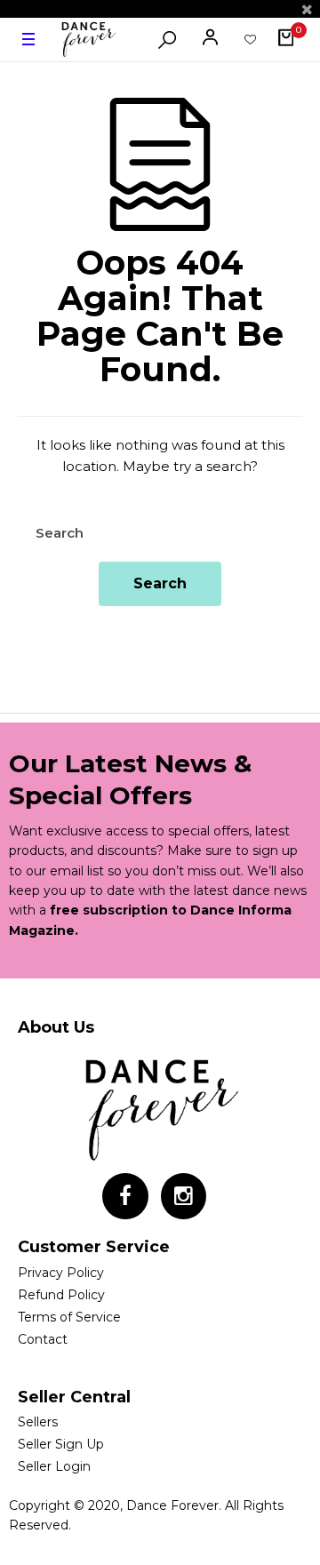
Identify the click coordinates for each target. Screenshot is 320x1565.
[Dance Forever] (88, 40)
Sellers (38, 1422)
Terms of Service (69, 1317)
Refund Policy (61, 1295)
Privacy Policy (61, 1273)
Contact (43, 1339)
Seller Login (54, 1466)
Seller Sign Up (61, 1444)
